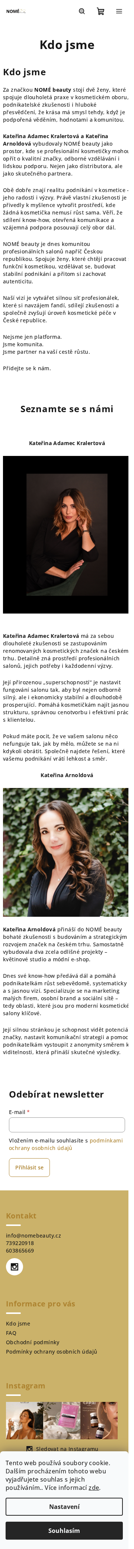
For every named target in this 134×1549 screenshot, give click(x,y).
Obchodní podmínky (33, 1342)
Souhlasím (64, 1531)
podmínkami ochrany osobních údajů (66, 1144)
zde (94, 1487)
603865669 (20, 1250)
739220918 (20, 1243)
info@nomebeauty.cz (33, 1235)
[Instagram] (14, 1266)
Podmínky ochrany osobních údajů (51, 1351)
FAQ (11, 1332)
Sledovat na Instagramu (67, 1448)
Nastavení (64, 1507)
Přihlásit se (29, 1167)
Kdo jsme (18, 1323)
